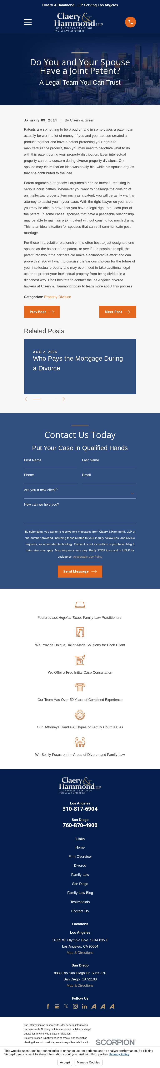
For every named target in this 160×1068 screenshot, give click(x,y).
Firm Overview (80, 857)
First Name (32, 460)
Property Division (57, 297)
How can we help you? (41, 504)
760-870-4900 (80, 825)
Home (80, 847)
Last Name (90, 460)
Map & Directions (80, 953)
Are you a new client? (41, 490)
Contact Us (80, 911)
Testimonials (80, 902)
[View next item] (64, 399)
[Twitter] (66, 1006)
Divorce (80, 866)
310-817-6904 (80, 808)
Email (86, 475)
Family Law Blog (80, 893)
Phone (29, 475)
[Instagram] (75, 1006)
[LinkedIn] (84, 1006)
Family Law (80, 875)
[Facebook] (48, 1006)
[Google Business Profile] (57, 1006)
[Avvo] (93, 1006)
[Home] (78, 22)
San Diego (80, 884)
